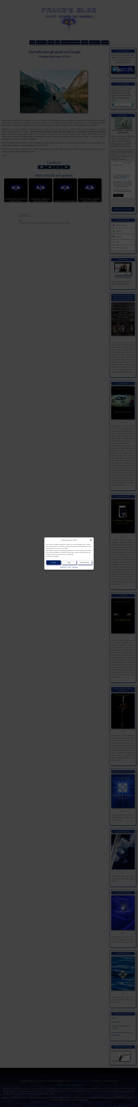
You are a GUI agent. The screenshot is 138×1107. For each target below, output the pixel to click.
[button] (91, 540)
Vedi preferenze (84, 562)
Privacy (69, 567)
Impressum (75, 567)
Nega (69, 562)
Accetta (53, 562)
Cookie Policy (63, 567)
